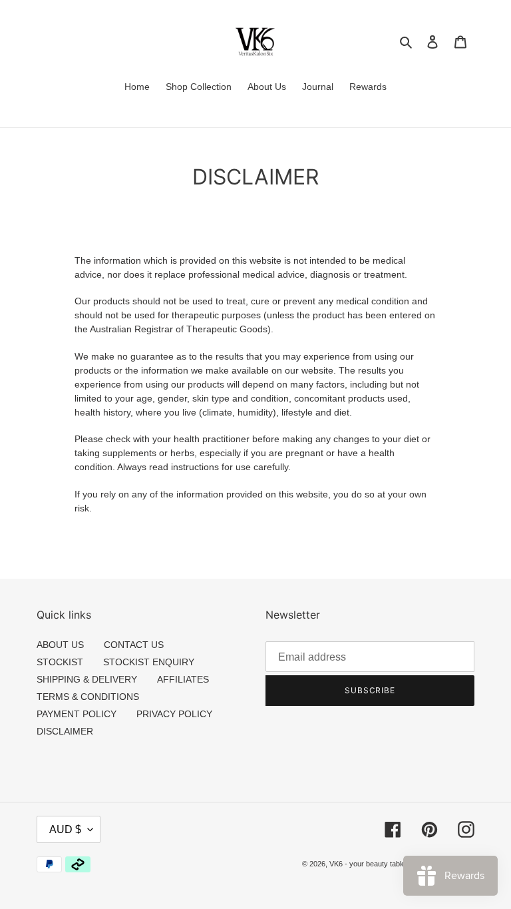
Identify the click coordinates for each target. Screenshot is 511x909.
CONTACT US (134, 644)
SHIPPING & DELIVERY (87, 679)
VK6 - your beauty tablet (368, 864)
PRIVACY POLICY (174, 714)
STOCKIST (60, 662)
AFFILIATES (183, 679)
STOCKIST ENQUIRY (148, 662)
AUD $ (65, 829)
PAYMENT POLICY (76, 714)
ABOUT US (60, 644)
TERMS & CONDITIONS (88, 696)
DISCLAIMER (65, 731)
